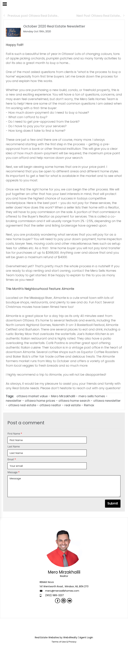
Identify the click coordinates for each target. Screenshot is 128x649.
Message (14, 472)
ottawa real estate (22, 405)
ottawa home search (74, 401)
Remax (89, 405)
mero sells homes (91, 396)
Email (12, 459)
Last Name (14, 446)
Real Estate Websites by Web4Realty (56, 637)
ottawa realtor (50, 405)
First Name (15, 433)
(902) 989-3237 (54, 595)
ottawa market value (32, 396)
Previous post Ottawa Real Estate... (33, 16)
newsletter (14, 401)
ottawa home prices (40, 401)
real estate (72, 405)
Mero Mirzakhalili (63, 396)
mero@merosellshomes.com (62, 590)
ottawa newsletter (107, 401)
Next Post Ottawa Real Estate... (98, 16)
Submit (113, 503)
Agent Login (86, 637)
